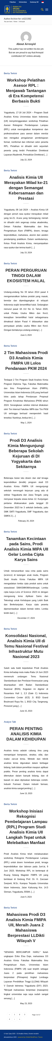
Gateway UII (34, 2)
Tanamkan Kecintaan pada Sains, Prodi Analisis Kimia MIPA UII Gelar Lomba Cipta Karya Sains (26, 549)
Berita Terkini (10, 73)
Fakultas (13, 2)
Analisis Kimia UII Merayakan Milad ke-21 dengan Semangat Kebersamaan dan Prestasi (26, 188)
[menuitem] (12, 2)
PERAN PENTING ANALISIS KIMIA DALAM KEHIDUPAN (26, 733)
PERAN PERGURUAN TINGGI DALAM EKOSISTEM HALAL (26, 275)
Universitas (23, 2)
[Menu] (46, 9)
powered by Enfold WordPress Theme (30, 1037)
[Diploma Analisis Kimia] (21, 9)
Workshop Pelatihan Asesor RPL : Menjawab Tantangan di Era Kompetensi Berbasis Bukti (26, 90)
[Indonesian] (43, 2)
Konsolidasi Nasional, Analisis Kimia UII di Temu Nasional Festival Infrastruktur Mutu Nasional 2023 (26, 646)
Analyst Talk (10, 722)
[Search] (40, 9)
